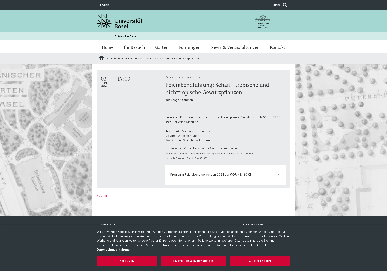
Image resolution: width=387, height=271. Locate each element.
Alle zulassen (260, 261)
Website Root (101, 58)
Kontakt (277, 47)
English (104, 4)
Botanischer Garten (126, 36)
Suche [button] (277, 4)
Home (107, 47)
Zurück (103, 195)
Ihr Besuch (134, 47)
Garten (162, 47)
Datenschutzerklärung (113, 249)
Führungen (189, 47)
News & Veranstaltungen (235, 47)
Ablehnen (127, 261)
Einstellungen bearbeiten (193, 261)
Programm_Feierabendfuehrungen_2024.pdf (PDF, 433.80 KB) (211, 174)
